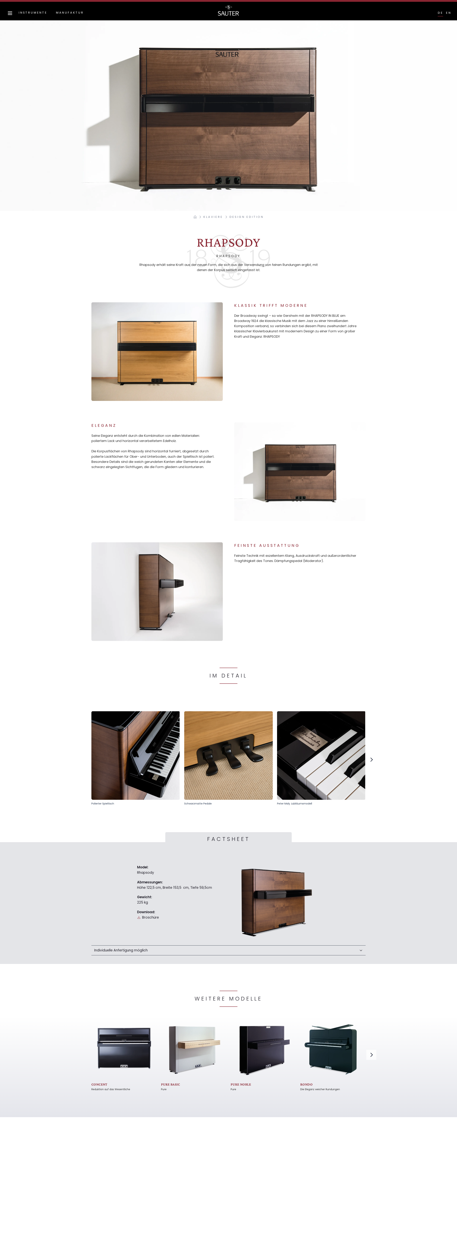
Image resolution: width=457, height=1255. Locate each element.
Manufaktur (70, 13)
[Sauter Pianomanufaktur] (228, 10)
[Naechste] (371, 1055)
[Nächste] (371, 760)
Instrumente (33, 13)
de (440, 13)
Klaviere (213, 217)
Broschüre (150, 917)
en (448, 13)
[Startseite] (195, 217)
